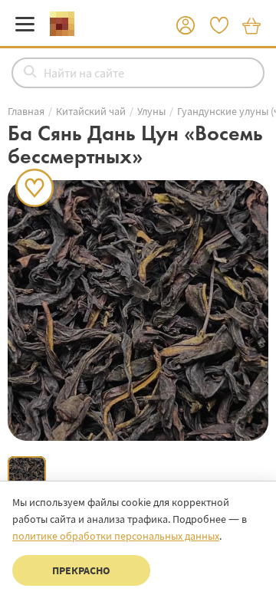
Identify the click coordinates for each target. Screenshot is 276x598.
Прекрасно (81, 570)
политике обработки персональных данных (115, 536)
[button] (185, 26)
